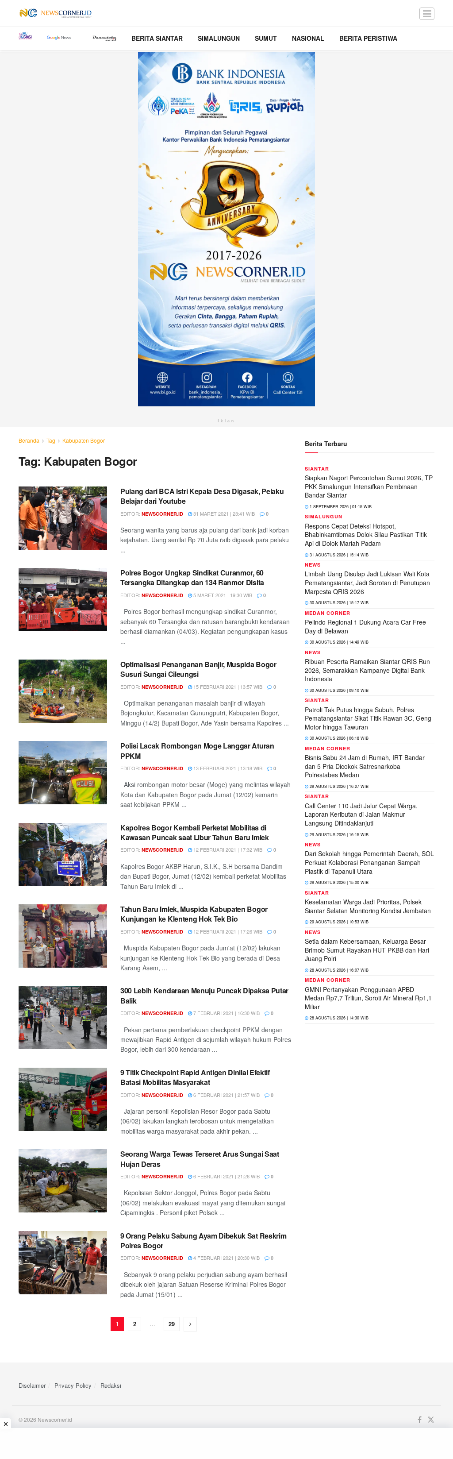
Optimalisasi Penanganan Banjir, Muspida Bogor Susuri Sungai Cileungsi (198, 669)
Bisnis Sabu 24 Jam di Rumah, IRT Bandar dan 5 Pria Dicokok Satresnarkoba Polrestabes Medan (365, 766)
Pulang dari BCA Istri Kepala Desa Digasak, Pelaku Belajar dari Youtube (202, 496)
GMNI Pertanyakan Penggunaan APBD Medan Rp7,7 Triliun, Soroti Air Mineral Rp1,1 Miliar (368, 998)
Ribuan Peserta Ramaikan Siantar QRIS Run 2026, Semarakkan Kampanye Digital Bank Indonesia (367, 670)
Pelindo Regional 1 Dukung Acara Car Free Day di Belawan (365, 626)
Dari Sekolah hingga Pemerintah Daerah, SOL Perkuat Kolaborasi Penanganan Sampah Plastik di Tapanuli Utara (369, 862)
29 (172, 1324)
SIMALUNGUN (219, 38)
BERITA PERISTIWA (368, 38)
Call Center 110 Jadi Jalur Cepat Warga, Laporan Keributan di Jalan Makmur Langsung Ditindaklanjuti (361, 814)
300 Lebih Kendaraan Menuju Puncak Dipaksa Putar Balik (204, 995)
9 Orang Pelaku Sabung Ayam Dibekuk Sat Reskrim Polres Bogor (203, 1241)
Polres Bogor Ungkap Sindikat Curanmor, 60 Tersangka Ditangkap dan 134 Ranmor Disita (192, 577)
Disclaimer (32, 1385)
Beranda (29, 440)
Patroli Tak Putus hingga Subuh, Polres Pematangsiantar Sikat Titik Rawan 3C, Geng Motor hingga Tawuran (368, 718)
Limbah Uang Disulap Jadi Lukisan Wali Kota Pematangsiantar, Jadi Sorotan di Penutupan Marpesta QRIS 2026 (367, 582)
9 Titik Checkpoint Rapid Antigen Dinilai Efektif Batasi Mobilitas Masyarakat (195, 1077)
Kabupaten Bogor (83, 440)
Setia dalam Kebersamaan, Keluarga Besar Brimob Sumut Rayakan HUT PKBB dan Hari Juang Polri (367, 950)
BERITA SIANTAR (157, 38)
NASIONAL (308, 38)
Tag (50, 440)
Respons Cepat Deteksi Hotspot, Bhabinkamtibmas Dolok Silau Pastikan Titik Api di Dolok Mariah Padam (366, 534)
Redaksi (110, 1385)
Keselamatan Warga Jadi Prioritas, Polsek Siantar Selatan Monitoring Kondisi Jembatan (368, 906)
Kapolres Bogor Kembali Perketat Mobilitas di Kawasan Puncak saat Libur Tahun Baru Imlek (194, 832)
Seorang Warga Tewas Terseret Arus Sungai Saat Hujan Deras (199, 1159)
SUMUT (266, 38)
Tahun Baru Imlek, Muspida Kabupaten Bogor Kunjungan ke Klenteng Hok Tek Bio (194, 914)
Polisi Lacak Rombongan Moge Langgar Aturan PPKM (197, 750)
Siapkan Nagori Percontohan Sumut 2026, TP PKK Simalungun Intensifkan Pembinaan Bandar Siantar (369, 486)
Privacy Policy (73, 1385)
